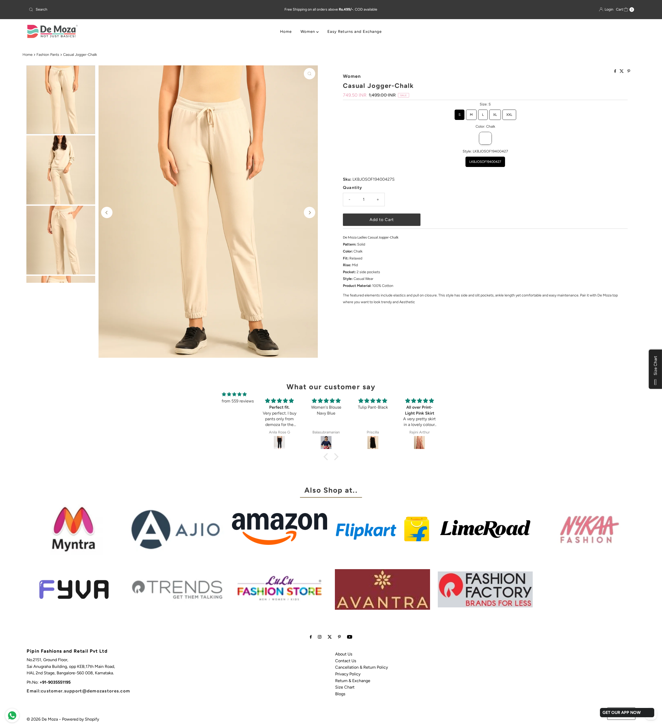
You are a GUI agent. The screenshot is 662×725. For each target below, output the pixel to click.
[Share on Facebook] (615, 71)
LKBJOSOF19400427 (485, 160)
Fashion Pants (47, 54)
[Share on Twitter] (622, 71)
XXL (509, 113)
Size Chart (345, 687)
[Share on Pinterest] (628, 71)
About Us (343, 654)
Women (308, 31)
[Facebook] (311, 637)
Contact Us (345, 660)
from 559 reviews (238, 401)
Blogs (340, 693)
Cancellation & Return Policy (361, 667)
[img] (234, 394)
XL (495, 113)
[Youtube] (349, 637)
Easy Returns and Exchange (354, 31)
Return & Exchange (352, 680)
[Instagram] (319, 637)
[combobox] (127, 9)
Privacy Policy (347, 673)
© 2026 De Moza (42, 719)
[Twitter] (330, 637)
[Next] (309, 212)
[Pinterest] (339, 637)
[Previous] (106, 212)
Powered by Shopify (80, 719)
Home (286, 31)
